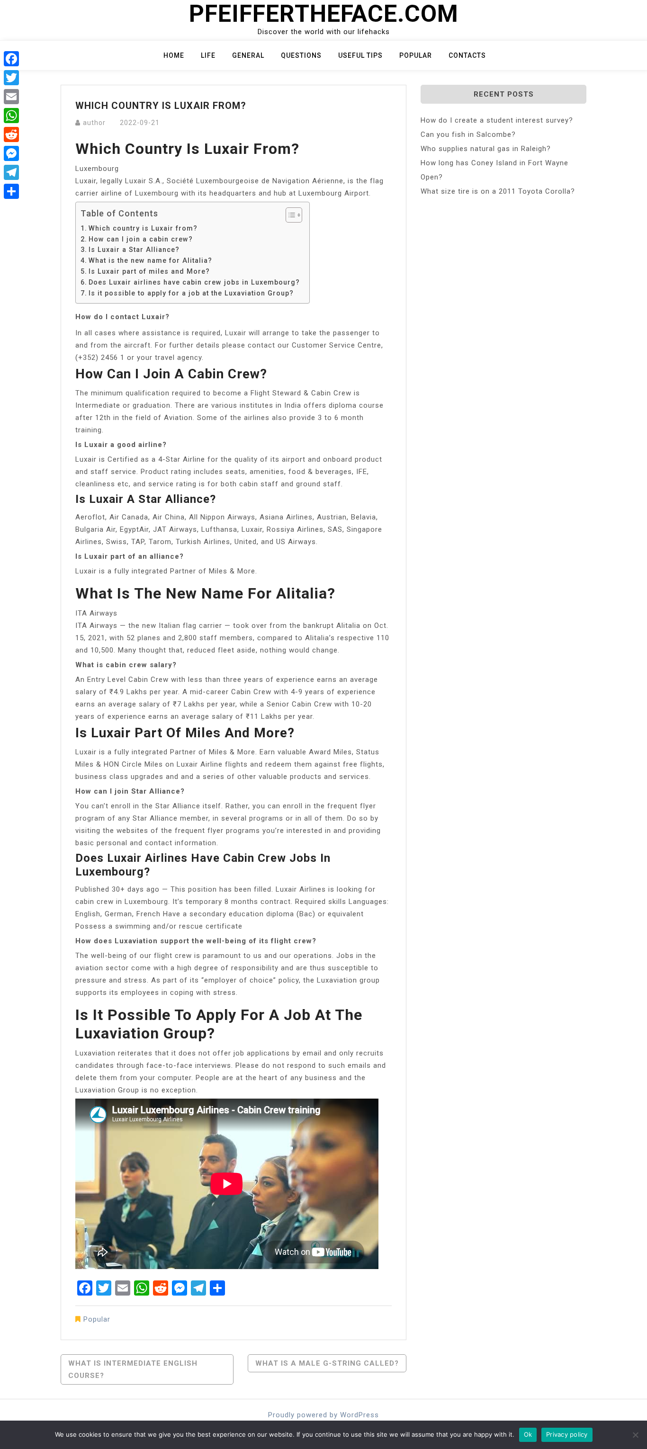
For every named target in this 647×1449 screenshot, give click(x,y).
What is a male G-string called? (327, 1363)
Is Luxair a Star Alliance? (134, 249)
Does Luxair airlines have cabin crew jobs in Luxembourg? (194, 282)
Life (208, 55)
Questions (301, 55)
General (248, 55)
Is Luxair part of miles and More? (149, 271)
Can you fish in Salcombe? (468, 134)
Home (173, 55)
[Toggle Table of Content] (289, 215)
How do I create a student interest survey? (497, 120)
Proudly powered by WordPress (323, 1415)
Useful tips (360, 55)
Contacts (467, 55)
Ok (528, 1434)
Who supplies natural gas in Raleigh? (486, 148)
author (94, 122)
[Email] (11, 96)
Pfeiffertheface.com (323, 13)
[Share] (11, 191)
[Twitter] (11, 77)
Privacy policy (567, 1434)
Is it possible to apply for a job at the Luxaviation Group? (191, 293)
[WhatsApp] (11, 115)
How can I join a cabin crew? (141, 239)
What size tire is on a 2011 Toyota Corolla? (498, 191)
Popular (415, 55)
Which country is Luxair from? (143, 228)
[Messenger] (11, 153)
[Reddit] (11, 134)
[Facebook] (11, 58)
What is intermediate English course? (133, 1369)
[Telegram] (11, 172)
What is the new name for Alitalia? (150, 260)
